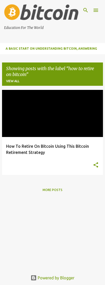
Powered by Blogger (55, 278)
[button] (96, 165)
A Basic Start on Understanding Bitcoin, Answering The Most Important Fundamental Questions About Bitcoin (52, 50)
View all (12, 81)
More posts (52, 190)
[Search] (86, 10)
